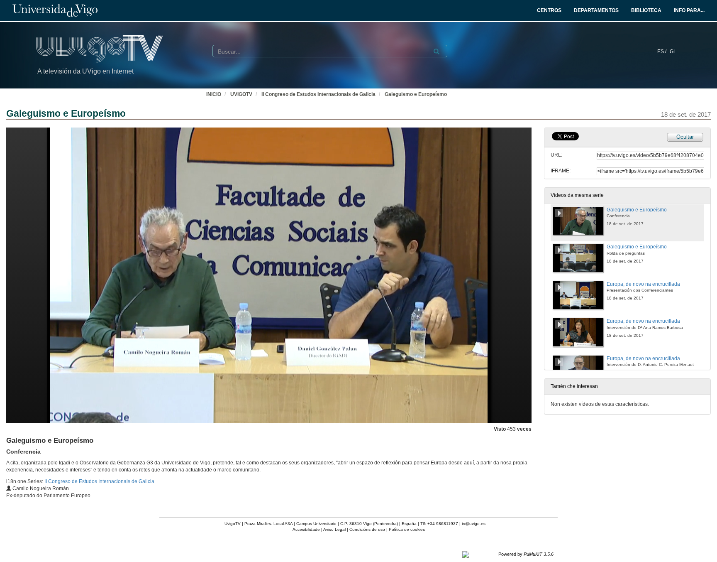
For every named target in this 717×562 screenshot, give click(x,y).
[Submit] (436, 51)
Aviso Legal (334, 529)
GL (673, 51)
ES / (662, 51)
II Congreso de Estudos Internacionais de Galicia (318, 94)
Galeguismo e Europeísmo (416, 94)
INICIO (213, 94)
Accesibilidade (306, 529)
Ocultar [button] (685, 137)
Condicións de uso (367, 529)
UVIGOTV (241, 94)
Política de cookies (407, 529)
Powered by (526, 554)
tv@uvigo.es (473, 523)
